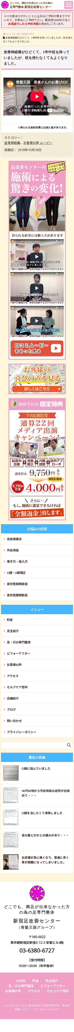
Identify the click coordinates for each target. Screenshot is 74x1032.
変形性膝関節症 (17, 595)
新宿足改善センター (37, 917)
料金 (10, 620)
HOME (21, 981)
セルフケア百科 (17, 687)
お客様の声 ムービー (37, 143)
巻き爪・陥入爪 (17, 561)
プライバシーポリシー (22, 732)
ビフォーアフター (18, 653)
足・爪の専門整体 (19, 642)
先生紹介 (13, 631)
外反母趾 (13, 550)
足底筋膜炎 (14, 539)
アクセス (13, 676)
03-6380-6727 (37, 950)
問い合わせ (14, 721)
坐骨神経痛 (12, 143)
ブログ (11, 710)
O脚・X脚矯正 (16, 573)
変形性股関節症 (17, 584)
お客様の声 (14, 665)
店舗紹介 (13, 698)
